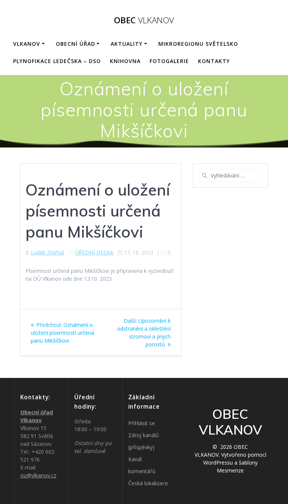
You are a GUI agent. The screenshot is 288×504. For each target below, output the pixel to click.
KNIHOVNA (125, 61)
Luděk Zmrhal (47, 252)
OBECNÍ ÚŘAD (75, 43)
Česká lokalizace (148, 483)
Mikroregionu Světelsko (198, 43)
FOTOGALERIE (169, 61)
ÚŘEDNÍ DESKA (94, 252)
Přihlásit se (141, 423)
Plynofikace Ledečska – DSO (57, 61)
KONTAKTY (214, 61)
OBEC (144, 20)
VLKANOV (26, 43)
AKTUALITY (126, 43)
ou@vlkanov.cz (38, 475)
